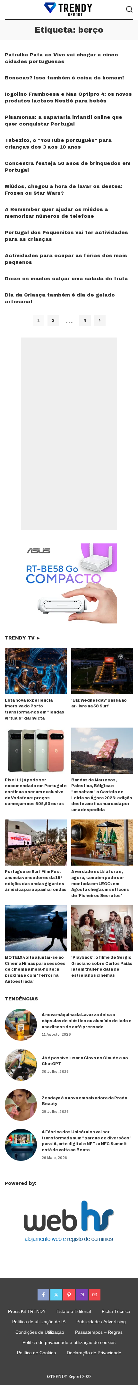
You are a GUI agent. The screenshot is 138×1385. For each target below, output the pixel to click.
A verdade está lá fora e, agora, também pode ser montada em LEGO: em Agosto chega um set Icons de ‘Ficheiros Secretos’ (100, 883)
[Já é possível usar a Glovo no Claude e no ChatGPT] (21, 1065)
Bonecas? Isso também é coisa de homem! (64, 77)
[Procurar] (129, 9)
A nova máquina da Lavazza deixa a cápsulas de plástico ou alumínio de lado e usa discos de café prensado (87, 1021)
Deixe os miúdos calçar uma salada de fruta (66, 278)
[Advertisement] (69, 434)
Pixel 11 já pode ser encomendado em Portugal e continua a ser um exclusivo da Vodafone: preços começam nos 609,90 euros (36, 792)
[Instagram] (82, 1294)
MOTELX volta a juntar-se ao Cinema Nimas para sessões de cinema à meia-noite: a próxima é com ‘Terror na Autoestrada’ (35, 969)
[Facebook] (43, 1294)
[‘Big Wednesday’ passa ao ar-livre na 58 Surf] (102, 671)
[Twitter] (56, 1294)
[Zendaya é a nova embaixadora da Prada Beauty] (21, 1105)
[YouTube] (94, 1294)
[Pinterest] (69, 1294)
